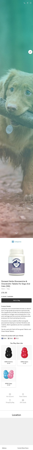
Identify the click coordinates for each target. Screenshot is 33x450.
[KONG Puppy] (8, 374)
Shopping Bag (10, 402)
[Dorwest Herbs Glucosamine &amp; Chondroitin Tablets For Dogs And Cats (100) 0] (16, 262)
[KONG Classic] (24, 352)
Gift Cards (23, 402)
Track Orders (23, 396)
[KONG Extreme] (8, 352)
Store (3, 289)
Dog (8, 289)
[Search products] (30, 52)
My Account (10, 396)
